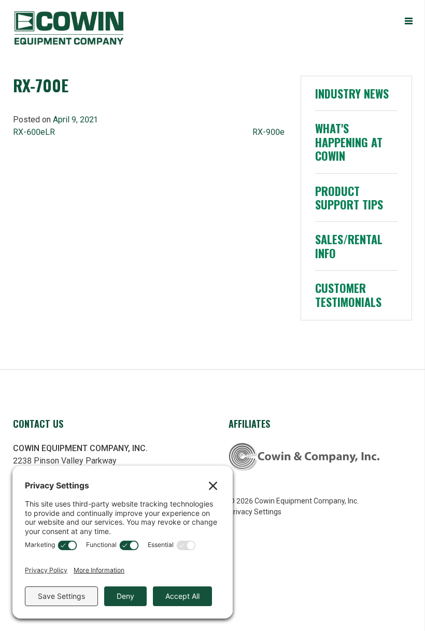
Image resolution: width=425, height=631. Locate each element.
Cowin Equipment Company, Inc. (87, 28)
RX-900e (268, 132)
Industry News (352, 93)
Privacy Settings (255, 512)
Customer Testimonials (348, 294)
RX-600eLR (34, 132)
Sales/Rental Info (348, 246)
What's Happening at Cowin (348, 142)
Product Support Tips (349, 198)
